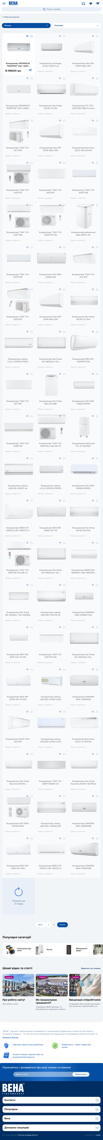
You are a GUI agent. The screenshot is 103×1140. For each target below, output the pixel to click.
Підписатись (81, 1074)
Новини (9, 977)
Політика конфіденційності (28, 1135)
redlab (98, 1135)
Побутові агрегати (11, 17)
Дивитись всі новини (90, 968)
